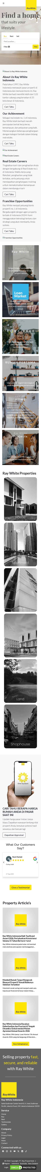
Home (3, 1114)
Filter (6, 47)
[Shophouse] (20, 726)
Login (6, 1167)
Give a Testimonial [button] (20, 887)
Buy (5, 36)
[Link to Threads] (11, 1151)
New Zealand (33, 1163)
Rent (11, 36)
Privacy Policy (6, 1135)
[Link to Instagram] (7, 1151)
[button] (3, 3)
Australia (23, 1163)
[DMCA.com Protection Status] (23, 1167)
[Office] (20, 590)
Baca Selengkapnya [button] (20, 1044)
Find (35, 47)
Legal (3, 1138)
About (3, 1133)
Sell (18, 36)
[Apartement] (20, 544)
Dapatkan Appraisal (14, 835)
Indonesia (15, 1163)
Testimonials (6, 1122)
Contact (4, 1143)
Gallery (4, 1124)
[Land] (20, 681)
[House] (20, 499)
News (3, 1140)
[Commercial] (20, 635)
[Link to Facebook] (3, 1151)
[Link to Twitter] (18, 1151)
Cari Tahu (9, 106)
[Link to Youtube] (15, 1151)
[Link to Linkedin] (22, 1151)
